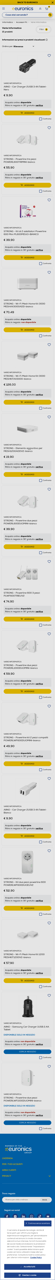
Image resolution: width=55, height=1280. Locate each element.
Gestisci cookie (29, 1275)
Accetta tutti (29, 1267)
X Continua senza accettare (38, 1223)
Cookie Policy (36, 1257)
